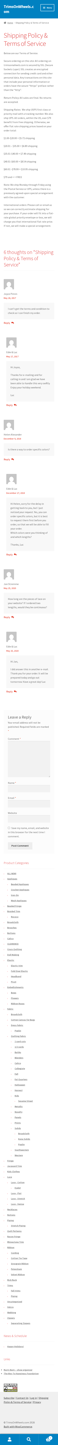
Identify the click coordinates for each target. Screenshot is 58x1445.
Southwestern (22, 1149)
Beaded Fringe (14, 906)
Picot (13, 981)
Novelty (18, 1111)
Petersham (16, 1269)
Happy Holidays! (15, 1346)
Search (29, 1439)
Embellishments (15, 987)
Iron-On (15, 895)
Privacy (37, 1402)
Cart (45, 1436)
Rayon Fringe (13, 1236)
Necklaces (12, 1209)
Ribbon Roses (17, 1003)
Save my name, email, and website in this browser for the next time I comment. (28, 832)
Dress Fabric (17, 1025)
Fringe (10, 1160)
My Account (9, 1439)
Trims (10, 1285)
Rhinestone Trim (15, 1242)
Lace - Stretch (18, 1198)
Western (19, 1155)
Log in (33, 1397)
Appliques (12, 878)
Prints (18, 1122)
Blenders (19, 1057)
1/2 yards (19, 1046)
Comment (14, 738)
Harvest (19, 1090)
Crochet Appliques (20, 889)
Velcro (10, 1307)
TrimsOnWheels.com (19, 9)
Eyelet (18, 1187)
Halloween (20, 1084)
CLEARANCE (13, 943)
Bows (13, 992)
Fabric (10, 1008)
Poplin (18, 1030)
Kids (17, 1095)
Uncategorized (14, 1301)
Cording (15, 1252)
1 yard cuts (20, 1041)
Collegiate (20, 1068)
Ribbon (10, 1247)
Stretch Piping (18, 1225)
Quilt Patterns (14, 1231)
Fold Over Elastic (19, 971)
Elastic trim (17, 965)
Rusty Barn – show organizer (18, 1369)
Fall (16, 1073)
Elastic (10, 960)
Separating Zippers (20, 1323)
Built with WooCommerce (18, 1426)
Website (12, 813)
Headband (16, 976)
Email (12, 797)
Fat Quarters (21, 1079)
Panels (18, 1117)
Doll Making (13, 954)
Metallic (19, 1106)
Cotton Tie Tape (19, 1258)
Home (10, 22)
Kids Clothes (13, 1171)
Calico (10, 938)
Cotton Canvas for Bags (23, 1019)
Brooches (12, 927)
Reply (7, 322)
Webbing (11, 1312)
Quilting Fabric (18, 1036)
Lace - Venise (17, 1204)
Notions (11, 1214)
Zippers (11, 1318)
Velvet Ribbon (18, 1274)
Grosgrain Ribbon (20, 1263)
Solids (18, 1128)
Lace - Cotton (17, 1182)
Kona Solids (24, 1139)
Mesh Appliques (19, 900)
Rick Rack (12, 1280)
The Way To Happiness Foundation (21, 1373)
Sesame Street (25, 1101)
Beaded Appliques (20, 884)
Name (12, 782)
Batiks (18, 1052)
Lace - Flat (16, 1193)
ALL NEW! (11, 873)
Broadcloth (13, 922)
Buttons (11, 933)
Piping (10, 1220)
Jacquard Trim (14, 1166)
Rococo (14, 916)
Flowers (15, 998)
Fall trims (15, 1290)
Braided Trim (13, 911)
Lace (9, 1177)
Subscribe (9, 1397)
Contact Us (22, 1397)
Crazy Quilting (14, 949)
